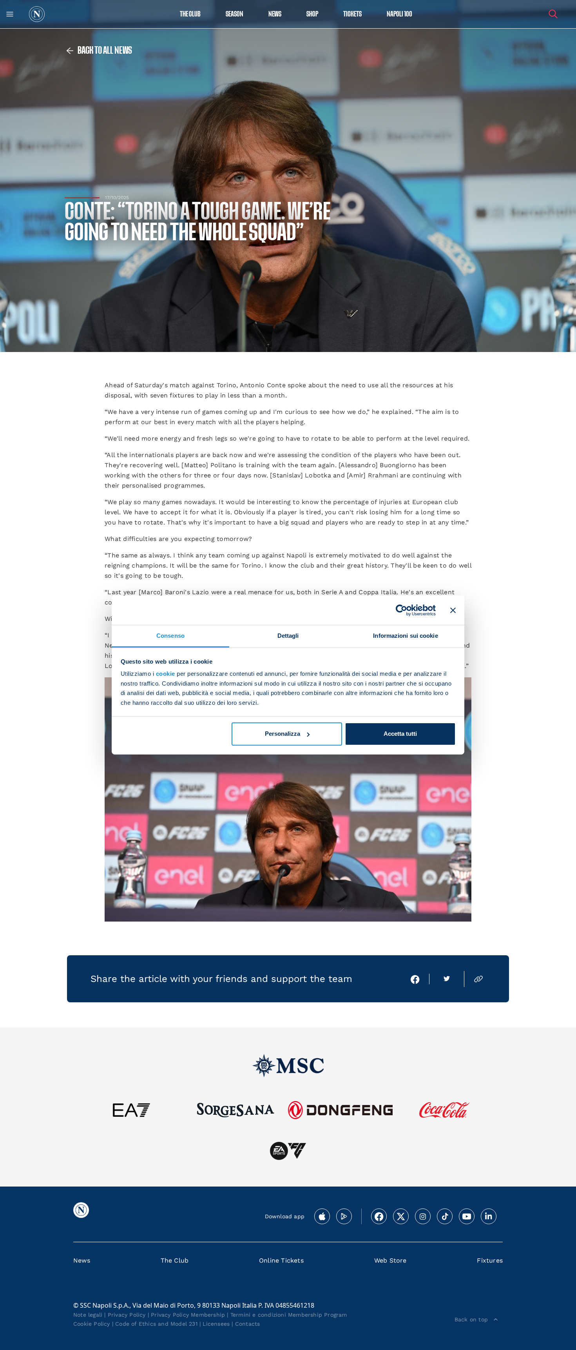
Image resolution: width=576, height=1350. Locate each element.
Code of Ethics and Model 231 (156, 1324)
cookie (165, 673)
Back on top (471, 1319)
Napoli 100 (399, 14)
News (81, 1260)
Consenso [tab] (170, 635)
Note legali (87, 1315)
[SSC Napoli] (37, 14)
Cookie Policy (91, 1324)
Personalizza (282, 733)
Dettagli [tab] (288, 635)
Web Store (390, 1260)
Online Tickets (281, 1260)
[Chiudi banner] (453, 610)
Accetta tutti (400, 733)
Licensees (216, 1324)
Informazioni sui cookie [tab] (405, 635)
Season (234, 14)
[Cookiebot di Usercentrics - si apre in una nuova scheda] (401, 610)
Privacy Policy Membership (188, 1315)
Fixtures (490, 1260)
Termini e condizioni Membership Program (288, 1315)
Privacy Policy (127, 1315)
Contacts (247, 1324)
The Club (175, 1260)
